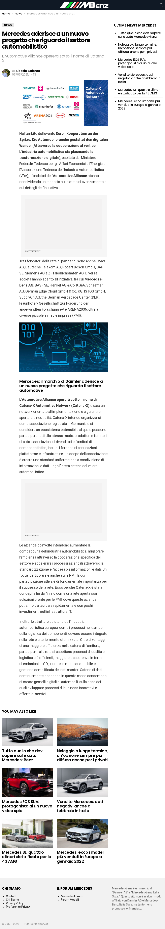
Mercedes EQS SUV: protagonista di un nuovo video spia (27, 806)
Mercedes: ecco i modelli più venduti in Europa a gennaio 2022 (81, 856)
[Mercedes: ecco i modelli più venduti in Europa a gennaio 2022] (82, 833)
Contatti (11, 896)
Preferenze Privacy (18, 906)
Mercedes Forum (71, 896)
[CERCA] (161, 5)
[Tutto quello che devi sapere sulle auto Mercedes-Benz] (27, 732)
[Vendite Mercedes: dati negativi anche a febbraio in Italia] (82, 782)
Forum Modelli (70, 899)
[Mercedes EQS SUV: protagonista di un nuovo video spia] (27, 782)
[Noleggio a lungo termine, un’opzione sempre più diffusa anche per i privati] (82, 732)
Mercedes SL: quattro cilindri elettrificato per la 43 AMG (26, 856)
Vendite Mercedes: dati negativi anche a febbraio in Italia (80, 806)
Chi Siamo (12, 899)
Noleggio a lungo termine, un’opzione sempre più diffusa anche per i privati (82, 755)
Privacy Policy (14, 903)
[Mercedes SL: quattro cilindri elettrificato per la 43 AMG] (27, 833)
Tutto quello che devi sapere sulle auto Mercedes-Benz (22, 755)
